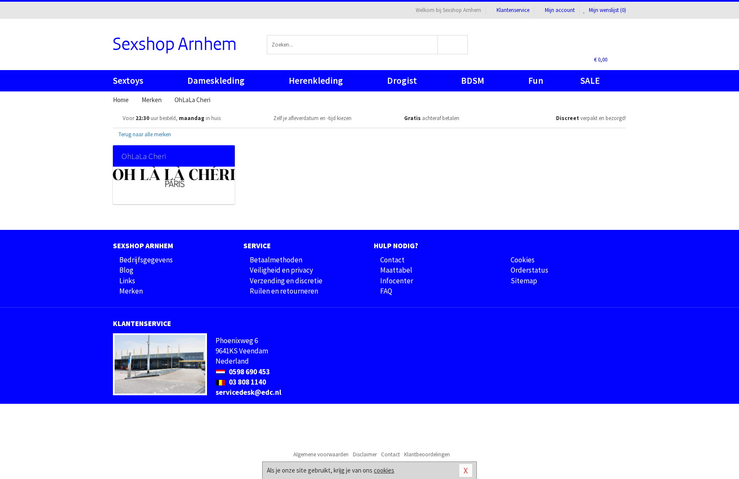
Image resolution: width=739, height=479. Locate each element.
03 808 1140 (247, 382)
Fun (535, 80)
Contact (392, 259)
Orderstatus (529, 270)
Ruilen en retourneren (284, 291)
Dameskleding (216, 80)
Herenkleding (316, 80)
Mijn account (560, 10)
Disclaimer (365, 454)
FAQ (386, 291)
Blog (126, 270)
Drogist (402, 80)
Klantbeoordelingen (427, 454)
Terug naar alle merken (144, 134)
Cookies (523, 259)
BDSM (472, 80)
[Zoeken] (453, 44)
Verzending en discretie (286, 280)
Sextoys (128, 80)
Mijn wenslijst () (607, 10)
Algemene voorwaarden (321, 454)
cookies (384, 470)
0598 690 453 (249, 371)
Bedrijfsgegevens (146, 259)
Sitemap (524, 280)
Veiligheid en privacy (281, 270)
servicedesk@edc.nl (248, 392)
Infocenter (396, 280)
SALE (590, 80)
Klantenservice (513, 10)
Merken (131, 291)
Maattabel (396, 270)
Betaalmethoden (276, 259)
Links (127, 280)
